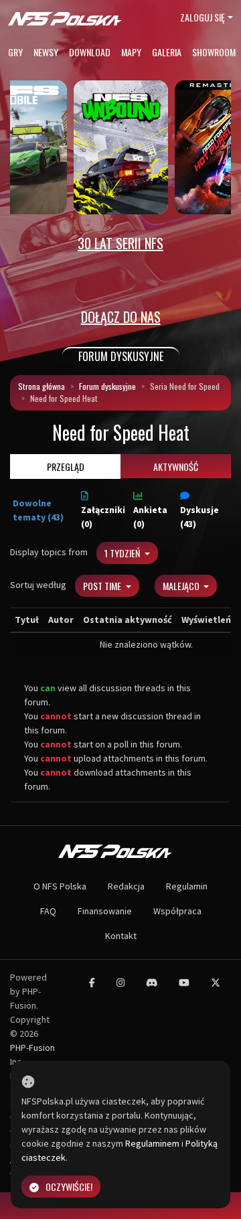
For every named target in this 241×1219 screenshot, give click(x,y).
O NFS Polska (59, 886)
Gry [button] (15, 52)
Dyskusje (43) (199, 517)
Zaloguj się (202, 17)
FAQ (48, 911)
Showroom (214, 52)
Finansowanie (105, 911)
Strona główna (41, 386)
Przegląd (65, 466)
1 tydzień (123, 553)
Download (89, 52)
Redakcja (126, 886)
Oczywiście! (69, 1186)
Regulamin (187, 886)
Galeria (166, 52)
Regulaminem (152, 1143)
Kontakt (121, 936)
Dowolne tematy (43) (38, 510)
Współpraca (177, 911)
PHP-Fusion (32, 1048)
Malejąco (182, 586)
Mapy (131, 52)
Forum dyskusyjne (107, 386)
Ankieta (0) (150, 517)
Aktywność (175, 466)
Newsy (45, 52)
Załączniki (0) (103, 517)
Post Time (103, 586)
